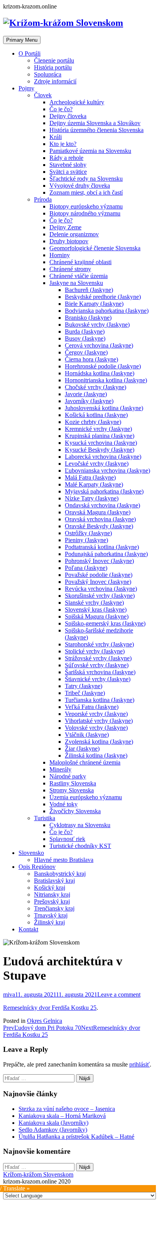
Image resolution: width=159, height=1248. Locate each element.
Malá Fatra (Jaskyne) (90, 477)
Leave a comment (118, 994)
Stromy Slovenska (71, 790)
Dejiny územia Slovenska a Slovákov (94, 123)
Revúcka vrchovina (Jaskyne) (101, 588)
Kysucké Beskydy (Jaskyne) (99, 449)
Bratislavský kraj (54, 880)
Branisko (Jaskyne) (88, 317)
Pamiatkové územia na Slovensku (90, 151)
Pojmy (26, 88)
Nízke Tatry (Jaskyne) (91, 498)
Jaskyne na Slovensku (76, 283)
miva (9, 994)
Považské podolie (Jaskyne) (98, 574)
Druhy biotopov (68, 241)
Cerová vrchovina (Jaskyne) (99, 345)
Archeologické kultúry (76, 102)
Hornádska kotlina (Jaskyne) (99, 373)
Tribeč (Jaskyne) (85, 693)
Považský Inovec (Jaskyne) (98, 581)
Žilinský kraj (49, 922)
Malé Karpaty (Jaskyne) (94, 484)
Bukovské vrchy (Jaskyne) (97, 324)
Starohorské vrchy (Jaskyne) (99, 644)
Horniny (59, 255)
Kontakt (28, 929)
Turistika (44, 818)
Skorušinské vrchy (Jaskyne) (100, 595)
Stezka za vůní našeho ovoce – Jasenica (67, 1109)
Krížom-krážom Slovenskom (38, 1174)
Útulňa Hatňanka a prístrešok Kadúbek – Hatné (76, 1136)
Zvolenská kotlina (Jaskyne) (99, 741)
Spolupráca (47, 74)
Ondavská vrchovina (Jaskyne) (102, 505)
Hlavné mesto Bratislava (63, 859)
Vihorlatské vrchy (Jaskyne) (99, 720)
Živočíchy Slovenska (75, 811)
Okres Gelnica (44, 1020)
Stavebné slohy (67, 164)
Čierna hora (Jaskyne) (91, 359)
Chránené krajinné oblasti (80, 262)
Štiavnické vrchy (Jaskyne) (97, 679)
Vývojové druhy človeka (79, 185)
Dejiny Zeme (65, 227)
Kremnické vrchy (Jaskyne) (98, 429)
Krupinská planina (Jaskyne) (99, 435)
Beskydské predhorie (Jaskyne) (103, 296)
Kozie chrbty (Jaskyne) (93, 422)
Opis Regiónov (37, 866)
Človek (43, 95)
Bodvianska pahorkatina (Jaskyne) (107, 310)
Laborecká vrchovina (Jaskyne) (103, 456)
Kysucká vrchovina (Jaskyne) (101, 442)
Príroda (43, 199)
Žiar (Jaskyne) (82, 748)
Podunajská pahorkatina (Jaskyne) (106, 554)
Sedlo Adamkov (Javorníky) (53, 1129)
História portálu (53, 67)
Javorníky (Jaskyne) (89, 401)
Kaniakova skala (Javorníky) (53, 1122)
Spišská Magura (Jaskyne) (97, 616)
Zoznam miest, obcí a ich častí (86, 192)
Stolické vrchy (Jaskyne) (95, 651)
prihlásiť (139, 1064)
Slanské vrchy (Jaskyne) (94, 602)
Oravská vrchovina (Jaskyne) (100, 519)
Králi (55, 137)
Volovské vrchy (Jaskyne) (96, 727)
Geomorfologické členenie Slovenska (94, 248)
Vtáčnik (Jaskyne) (87, 734)
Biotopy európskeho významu (86, 206)
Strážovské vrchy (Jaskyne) (98, 658)
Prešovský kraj (52, 901)
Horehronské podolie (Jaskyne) (103, 366)
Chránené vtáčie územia (78, 276)
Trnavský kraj (51, 915)
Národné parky (67, 776)
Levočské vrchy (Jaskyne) (97, 463)
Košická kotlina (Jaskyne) (96, 415)
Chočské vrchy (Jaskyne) (95, 387)
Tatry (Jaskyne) (83, 686)
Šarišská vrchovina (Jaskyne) (100, 672)
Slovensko (31, 853)
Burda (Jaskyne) (85, 331)
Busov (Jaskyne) (85, 338)
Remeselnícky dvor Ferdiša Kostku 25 (49, 1007)
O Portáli (30, 53)
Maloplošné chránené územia (84, 762)
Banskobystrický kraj (60, 873)
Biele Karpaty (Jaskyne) (94, 303)
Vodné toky (63, 804)
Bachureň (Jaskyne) (89, 290)
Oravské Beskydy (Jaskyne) (99, 526)
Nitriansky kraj (52, 894)
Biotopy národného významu (84, 213)
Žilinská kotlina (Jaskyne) (96, 755)
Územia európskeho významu (85, 797)
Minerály (60, 769)
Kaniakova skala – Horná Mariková (62, 1115)
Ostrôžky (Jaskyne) (88, 533)
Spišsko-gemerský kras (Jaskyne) (105, 623)
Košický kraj (49, 887)
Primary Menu (21, 40)
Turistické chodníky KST (80, 846)
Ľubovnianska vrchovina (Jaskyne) (107, 470)
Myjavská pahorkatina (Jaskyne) (104, 491)
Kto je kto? (62, 144)
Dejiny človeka (67, 116)
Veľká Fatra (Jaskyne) (91, 707)
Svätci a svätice (68, 171)
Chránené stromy (70, 269)
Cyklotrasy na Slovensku (79, 825)
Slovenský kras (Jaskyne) (96, 609)
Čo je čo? (61, 109)
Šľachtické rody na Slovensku (86, 178)
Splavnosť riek (67, 839)
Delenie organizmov (74, 234)
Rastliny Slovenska (72, 783)
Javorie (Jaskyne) (86, 394)
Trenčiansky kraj (54, 908)
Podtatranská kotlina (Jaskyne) (102, 547)
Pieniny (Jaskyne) (86, 540)
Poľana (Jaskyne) (86, 568)
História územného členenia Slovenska (96, 130)
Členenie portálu (54, 60)
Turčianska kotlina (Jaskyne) (99, 700)
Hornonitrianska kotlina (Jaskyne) (106, 380)
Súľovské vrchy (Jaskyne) (97, 665)
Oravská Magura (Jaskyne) (97, 512)
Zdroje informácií (55, 81)
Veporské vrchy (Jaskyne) (96, 713)
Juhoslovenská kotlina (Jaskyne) (104, 408)
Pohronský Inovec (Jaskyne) (99, 561)
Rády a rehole (66, 157)
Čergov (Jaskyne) (86, 352)
